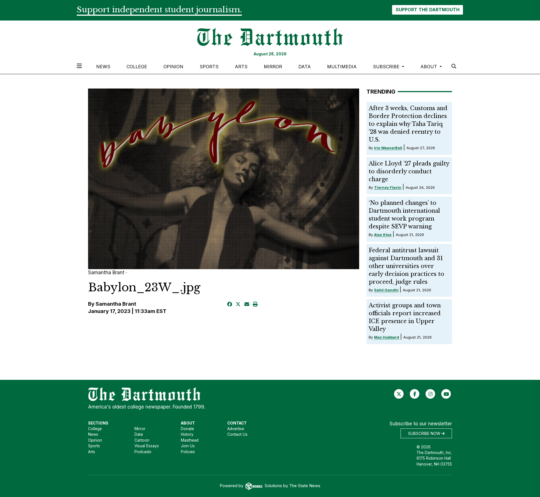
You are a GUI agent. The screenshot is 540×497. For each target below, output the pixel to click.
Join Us (188, 446)
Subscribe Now (424, 433)
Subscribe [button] (387, 66)
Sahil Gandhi (386, 290)
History (187, 434)
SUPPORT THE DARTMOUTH (428, 9)
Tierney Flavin (387, 187)
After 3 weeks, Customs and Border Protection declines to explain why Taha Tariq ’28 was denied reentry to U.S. (408, 124)
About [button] (429, 66)
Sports (209, 66)
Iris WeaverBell (388, 148)
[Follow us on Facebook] (415, 394)
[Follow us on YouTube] (446, 394)
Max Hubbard (386, 337)
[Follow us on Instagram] (430, 394)
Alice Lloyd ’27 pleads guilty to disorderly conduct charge (409, 171)
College (137, 66)
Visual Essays (146, 446)
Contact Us (237, 434)
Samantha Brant (116, 304)
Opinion (173, 66)
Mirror (273, 66)
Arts (241, 66)
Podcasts (142, 452)
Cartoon (141, 440)
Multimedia (342, 66)
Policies (188, 452)
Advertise (235, 428)
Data (304, 66)
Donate (187, 428)
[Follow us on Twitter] (399, 394)
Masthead (190, 440)
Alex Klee (383, 234)
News (103, 66)
